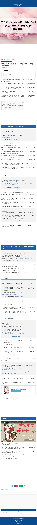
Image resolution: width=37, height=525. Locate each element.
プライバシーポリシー (16, 518)
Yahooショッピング (16, 390)
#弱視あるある (20, 333)
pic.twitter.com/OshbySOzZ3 (9, 369)
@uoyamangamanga (13, 180)
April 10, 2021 (16, 373)
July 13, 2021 (16, 139)
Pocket (9, 70)
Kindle (13, 389)
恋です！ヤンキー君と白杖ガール (7, 489)
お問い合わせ (22, 518)
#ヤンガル (4, 211)
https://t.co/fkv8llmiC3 (7, 137)
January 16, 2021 (19, 220)
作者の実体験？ (6, 104)
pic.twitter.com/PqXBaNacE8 (25, 258)
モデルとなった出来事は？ (8, 107)
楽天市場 (23, 389)
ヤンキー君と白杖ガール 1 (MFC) (17, 386)
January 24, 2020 (16, 336)
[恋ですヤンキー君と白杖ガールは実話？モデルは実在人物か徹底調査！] (20, 486)
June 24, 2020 (15, 260)
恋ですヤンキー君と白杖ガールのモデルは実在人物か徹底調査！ (13, 105)
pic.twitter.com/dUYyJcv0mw (9, 294)
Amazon (18, 389)
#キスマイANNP (20, 218)
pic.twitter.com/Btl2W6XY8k (8, 184)
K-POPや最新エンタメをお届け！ (18, 520)
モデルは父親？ (6, 106)
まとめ (4, 108)
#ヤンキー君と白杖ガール (11, 333)
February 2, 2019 (17, 187)
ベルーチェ (18, 5)
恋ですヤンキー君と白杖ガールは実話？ (9, 103)
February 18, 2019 (19, 296)
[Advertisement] (18, 51)
